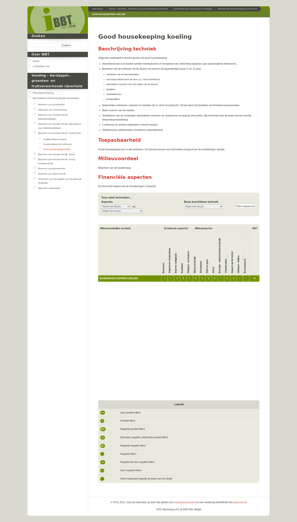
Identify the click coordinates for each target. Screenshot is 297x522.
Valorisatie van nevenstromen (52, 110)
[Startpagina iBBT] (57, 19)
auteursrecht (240, 502)
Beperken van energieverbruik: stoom (56, 154)
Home (36, 61)
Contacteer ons (41, 66)
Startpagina (97, 9)
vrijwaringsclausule (184, 502)
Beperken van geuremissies (51, 168)
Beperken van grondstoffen (51, 104)
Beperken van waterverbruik (52, 174)
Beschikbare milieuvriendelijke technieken (56, 98)
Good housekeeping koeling (56, 149)
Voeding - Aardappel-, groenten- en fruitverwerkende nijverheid (138, 9)
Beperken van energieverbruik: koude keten (59, 133)
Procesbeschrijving (43, 93)
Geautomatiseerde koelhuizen (57, 144)
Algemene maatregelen (49, 188)
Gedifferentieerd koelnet (54, 139)
